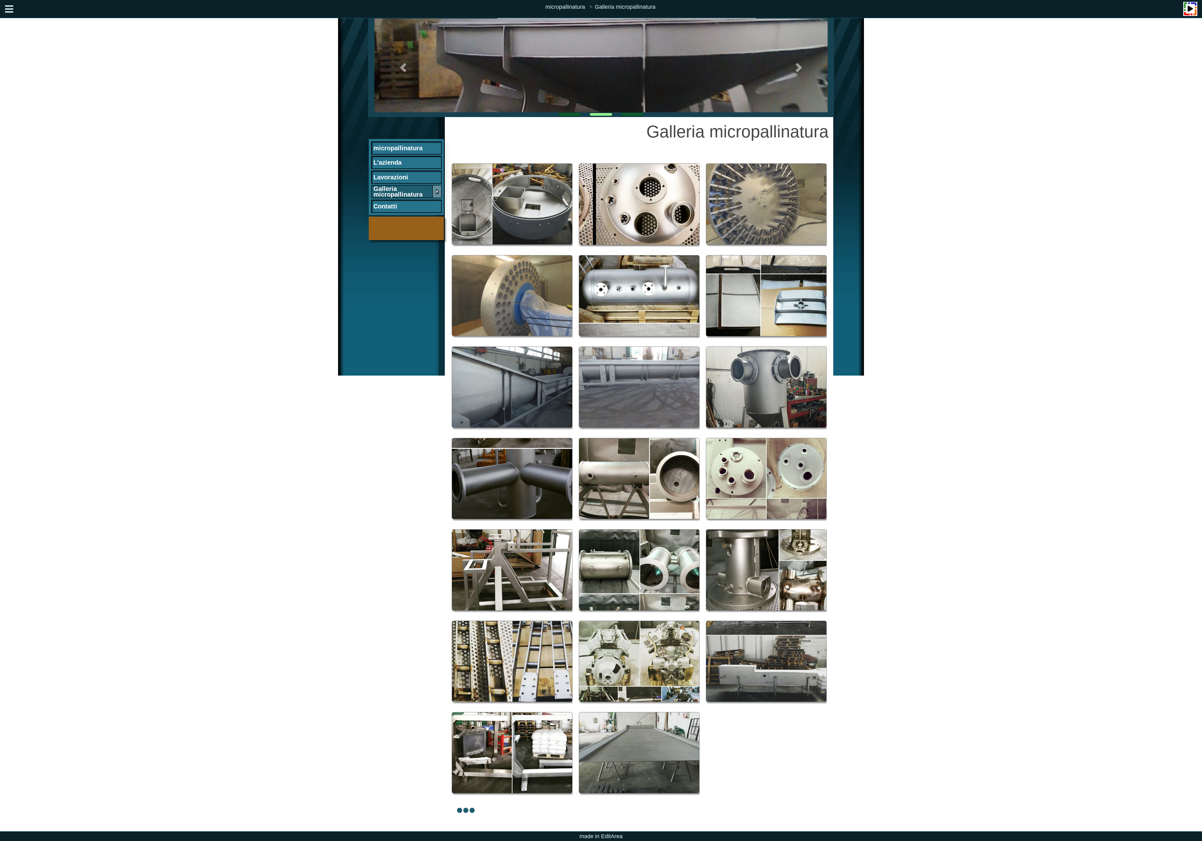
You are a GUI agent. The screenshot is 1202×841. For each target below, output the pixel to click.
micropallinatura (565, 7)
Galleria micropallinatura (625, 7)
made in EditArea (601, 836)
